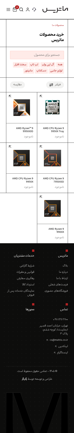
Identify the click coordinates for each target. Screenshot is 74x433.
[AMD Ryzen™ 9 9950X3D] (21, 107)
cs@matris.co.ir (59, 340)
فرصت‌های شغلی (58, 284)
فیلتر (58, 84)
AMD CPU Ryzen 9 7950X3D (53, 180)
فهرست (8, 9)
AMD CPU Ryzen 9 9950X (22, 180)
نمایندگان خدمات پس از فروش (20, 293)
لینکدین (63, 346)
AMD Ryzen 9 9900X (56, 231)
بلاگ (65, 266)
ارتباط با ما (62, 278)
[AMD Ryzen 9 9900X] (52, 208)
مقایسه (17, 84)
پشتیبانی (34, 9)
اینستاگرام (62, 352)
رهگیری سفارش (25, 278)
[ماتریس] (55, 9)
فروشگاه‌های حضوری (56, 291)
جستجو (21, 9)
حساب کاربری (27, 9)
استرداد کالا (28, 284)
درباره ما (63, 272)
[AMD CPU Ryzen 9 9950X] (21, 158)
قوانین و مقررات (25, 272)
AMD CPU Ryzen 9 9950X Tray (53, 130)
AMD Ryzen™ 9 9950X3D (24, 130)
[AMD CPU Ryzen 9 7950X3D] (52, 158)
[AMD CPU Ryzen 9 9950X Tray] (52, 107)
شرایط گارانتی (27, 266)
